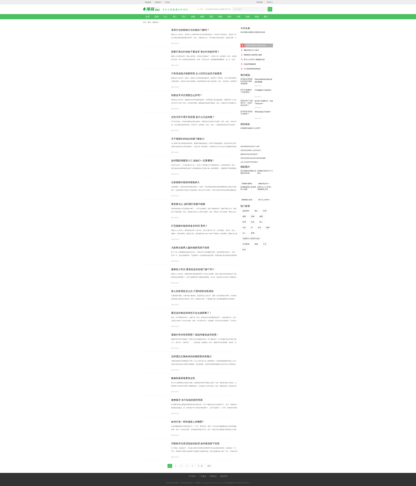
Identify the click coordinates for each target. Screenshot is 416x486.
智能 (257, 17)
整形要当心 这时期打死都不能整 (188, 204)
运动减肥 (221, 9)
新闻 (157, 17)
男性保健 (215, 9)
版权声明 (223, 476)
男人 (175, 17)
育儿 (184, 17)
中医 (238, 17)
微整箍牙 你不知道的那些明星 (187, 400)
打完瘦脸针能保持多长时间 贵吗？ (189, 225)
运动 (244, 227)
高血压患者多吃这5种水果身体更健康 (263, 80)
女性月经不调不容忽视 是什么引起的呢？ (193, 117)
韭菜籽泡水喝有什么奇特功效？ (251, 150)
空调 (264, 211)
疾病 (248, 17)
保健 (256, 244)
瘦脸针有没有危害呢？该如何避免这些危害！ (195, 334)
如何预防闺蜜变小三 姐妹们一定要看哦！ (193, 160)
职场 (244, 222)
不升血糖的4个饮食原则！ (263, 90)
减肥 (202, 17)
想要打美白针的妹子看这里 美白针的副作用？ (195, 51)
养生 (229, 17)
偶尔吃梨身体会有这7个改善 (250, 146)
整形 (220, 17)
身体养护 (245, 211)
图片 (266, 17)
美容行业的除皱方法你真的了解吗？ (190, 30)
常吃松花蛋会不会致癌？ (263, 112)
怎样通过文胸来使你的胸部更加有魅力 (191, 356)
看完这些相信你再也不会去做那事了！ (191, 313)
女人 (166, 17)
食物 (252, 233)
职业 (244, 249)
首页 (148, 17)
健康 (244, 216)
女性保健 (208, 9)
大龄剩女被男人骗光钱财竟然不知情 (190, 247)
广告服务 (202, 476)
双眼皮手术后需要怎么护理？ (186, 95)
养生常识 (228, 9)
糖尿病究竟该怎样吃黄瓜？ (249, 154)
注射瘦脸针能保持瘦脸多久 (185, 182)
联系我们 (213, 476)
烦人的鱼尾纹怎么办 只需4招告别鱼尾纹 (192, 291)
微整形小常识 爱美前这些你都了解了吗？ (193, 269)
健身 (268, 227)
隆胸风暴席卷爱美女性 (183, 378)
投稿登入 (270, 2)
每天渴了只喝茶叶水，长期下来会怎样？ (264, 102)
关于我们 (192, 476)
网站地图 (260, 2)
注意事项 (245, 244)
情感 (193, 17)
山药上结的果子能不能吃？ (249, 162)
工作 (264, 244)
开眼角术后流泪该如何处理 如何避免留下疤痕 (195, 443)
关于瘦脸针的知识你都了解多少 (188, 138)
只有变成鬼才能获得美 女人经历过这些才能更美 (196, 73)
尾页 (209, 466)
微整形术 (156, 22)
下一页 (200, 466)
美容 (211, 17)
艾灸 (252, 222)
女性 (259, 227)
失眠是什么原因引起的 (251, 238)
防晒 (252, 216)
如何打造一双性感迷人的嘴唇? (187, 421)
